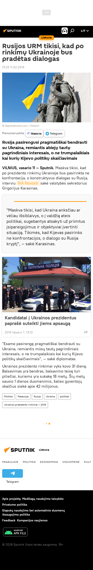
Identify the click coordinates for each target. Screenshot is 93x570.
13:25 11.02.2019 (13, 67)
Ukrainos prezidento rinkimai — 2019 (25, 404)
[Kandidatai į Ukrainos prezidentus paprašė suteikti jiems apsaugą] (46, 284)
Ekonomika (49, 462)
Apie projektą (11, 499)
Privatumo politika (14, 504)
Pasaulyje (23, 396)
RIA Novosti (28, 183)
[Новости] (34, 133)
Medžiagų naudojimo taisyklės (43, 499)
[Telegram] (54, 133)
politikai (64, 396)
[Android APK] (15, 532)
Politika (8, 396)
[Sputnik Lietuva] (13, 32)
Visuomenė (71, 462)
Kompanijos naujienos (32, 520)
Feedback (8, 520)
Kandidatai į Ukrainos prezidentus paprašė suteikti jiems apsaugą (40, 320)
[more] (86, 332)
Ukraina (50, 396)
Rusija (37, 396)
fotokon (34, 125)
